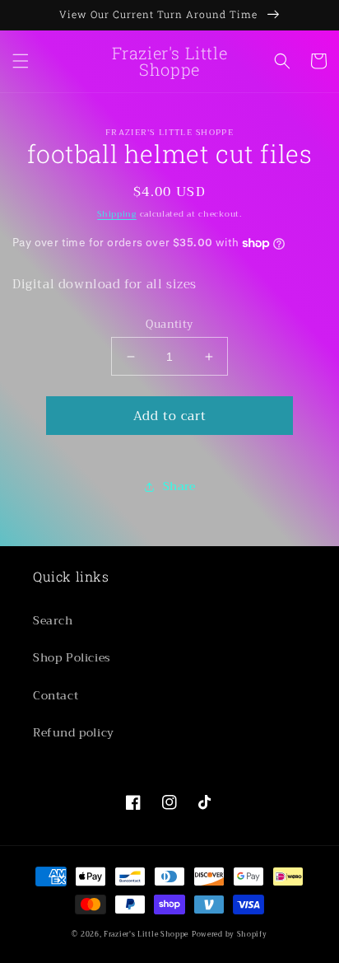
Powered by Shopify (229, 934)
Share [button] (179, 486)
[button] (20, 61)
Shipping (117, 214)
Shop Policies (72, 657)
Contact (55, 695)
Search (53, 620)
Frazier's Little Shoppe (146, 934)
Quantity (169, 324)
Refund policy (73, 732)
